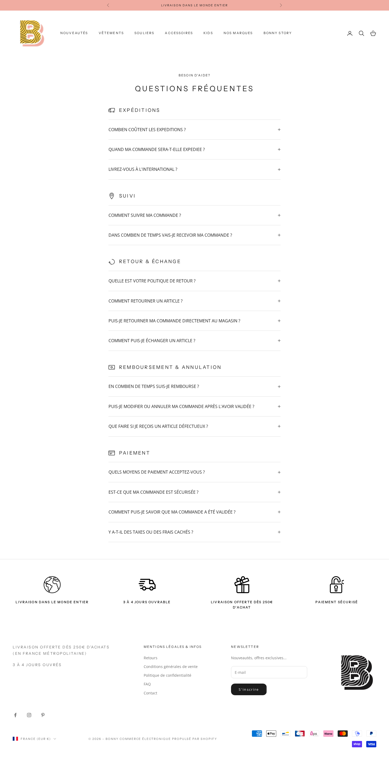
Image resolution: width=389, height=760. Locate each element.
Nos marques (238, 33)
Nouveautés (74, 33)
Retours (150, 657)
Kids (208, 33)
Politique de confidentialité (167, 675)
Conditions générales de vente (171, 666)
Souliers (144, 33)
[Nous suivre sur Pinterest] (43, 715)
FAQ (147, 683)
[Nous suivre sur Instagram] (29, 715)
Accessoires (179, 33)
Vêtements (111, 33)
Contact (150, 692)
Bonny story (278, 33)
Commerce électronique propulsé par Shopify (168, 739)
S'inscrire (249, 689)
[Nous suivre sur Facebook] (15, 715)
